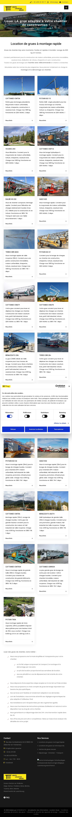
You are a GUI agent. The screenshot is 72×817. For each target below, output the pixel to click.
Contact (65, 2)
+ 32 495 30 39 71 (39, 2)
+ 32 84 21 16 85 (11, 752)
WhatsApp (54, 2)
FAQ (7, 797)
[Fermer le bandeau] (69, 386)
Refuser (13, 429)
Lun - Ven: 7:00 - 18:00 (13, 759)
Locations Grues (29, 28)
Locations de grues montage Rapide (51, 742)
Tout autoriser (58, 429)
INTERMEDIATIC (21, 810)
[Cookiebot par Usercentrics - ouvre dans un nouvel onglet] (57, 386)
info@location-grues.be (13, 748)
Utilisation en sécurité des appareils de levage (42, 812)
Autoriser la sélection (36, 429)
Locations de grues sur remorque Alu (51, 746)
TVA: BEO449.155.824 (10, 755)
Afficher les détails (60, 423)
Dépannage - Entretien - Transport (51, 753)
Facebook (9, 763)
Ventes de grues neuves (47, 749)
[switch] (27, 416)
